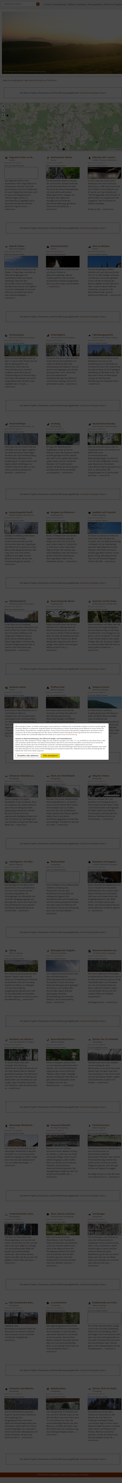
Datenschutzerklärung (69, 734)
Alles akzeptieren (50, 756)
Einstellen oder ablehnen (28, 756)
